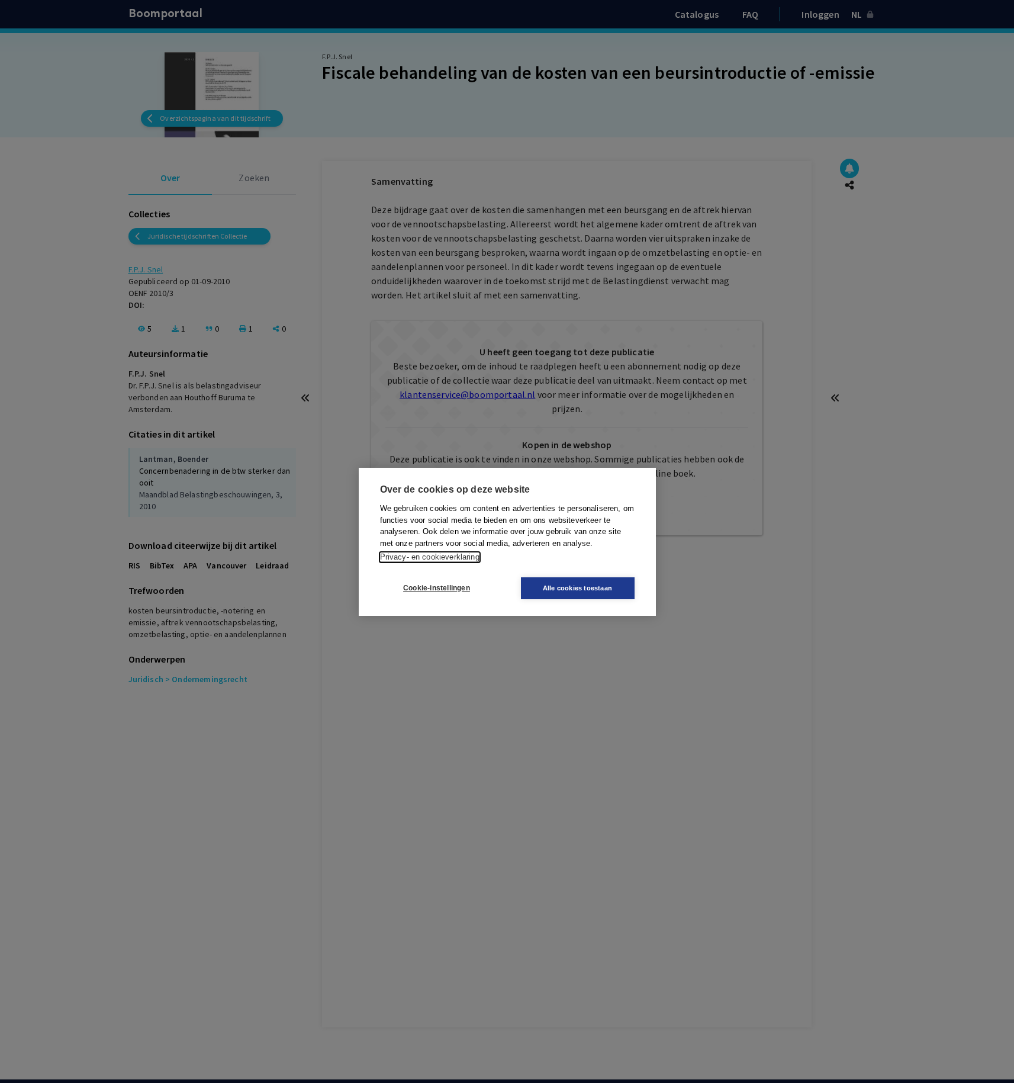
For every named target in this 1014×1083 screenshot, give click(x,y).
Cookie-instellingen (436, 588)
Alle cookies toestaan (577, 588)
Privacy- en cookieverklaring (429, 556)
